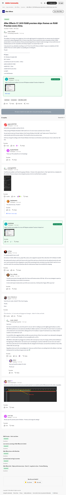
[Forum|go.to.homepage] (11, 3)
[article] (33, 135)
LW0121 (14, 360)
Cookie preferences (27, 493)
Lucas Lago (10, 415)
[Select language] (44, 3)
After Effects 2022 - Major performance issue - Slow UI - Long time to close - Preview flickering (25, 466)
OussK (9, 381)
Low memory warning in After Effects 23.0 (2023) (14, 443)
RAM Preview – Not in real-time (10, 436)
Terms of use (15, 493)
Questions (23, 7)
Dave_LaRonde (13, 274)
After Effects (17, 7)
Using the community (7, 493)
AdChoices (56, 493)
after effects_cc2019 (22, 100)
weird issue (7, 100)
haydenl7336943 (14, 149)
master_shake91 (11, 31)
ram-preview (13, 100)
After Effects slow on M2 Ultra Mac (11, 451)
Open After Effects (58, 11)
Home (3, 7)
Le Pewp (10, 251)
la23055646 (11, 78)
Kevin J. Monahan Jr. (12, 297)
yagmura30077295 (12, 124)
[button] (3, 3)
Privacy (21, 493)
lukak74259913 (13, 200)
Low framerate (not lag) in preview (11, 458)
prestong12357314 (12, 168)
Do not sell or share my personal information (42, 493)
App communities (9, 7)
